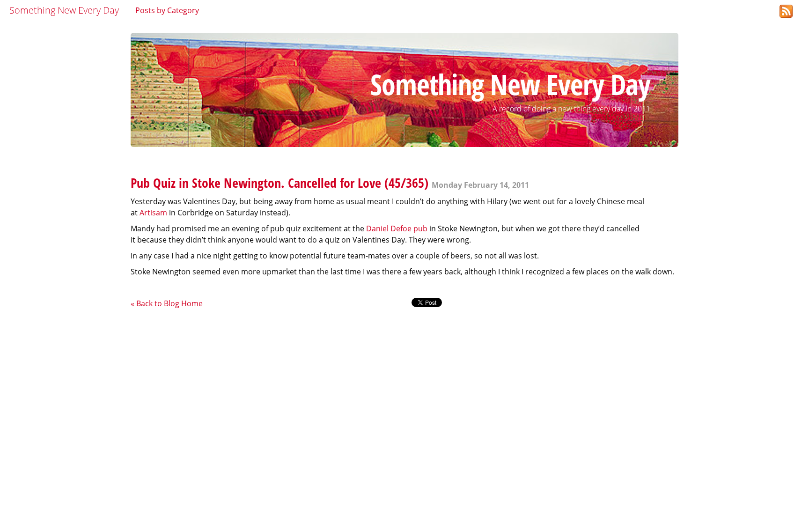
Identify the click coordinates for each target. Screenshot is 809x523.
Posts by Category (167, 10)
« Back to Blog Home (167, 303)
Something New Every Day (64, 10)
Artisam (153, 212)
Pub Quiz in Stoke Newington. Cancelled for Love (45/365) (279, 183)
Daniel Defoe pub (396, 228)
